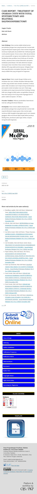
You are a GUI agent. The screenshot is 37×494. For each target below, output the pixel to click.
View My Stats (15, 465)
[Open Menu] (1, 1)
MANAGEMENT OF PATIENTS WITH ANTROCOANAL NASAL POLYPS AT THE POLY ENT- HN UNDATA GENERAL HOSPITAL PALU (20, 256)
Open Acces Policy (8, 380)
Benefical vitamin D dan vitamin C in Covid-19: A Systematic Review (19, 267)
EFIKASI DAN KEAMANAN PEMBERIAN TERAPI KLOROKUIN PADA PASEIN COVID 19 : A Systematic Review (18, 275)
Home (3, 5)
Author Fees (6, 371)
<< (2, 305)
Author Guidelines (8, 347)
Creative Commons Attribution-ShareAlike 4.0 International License (18, 471)
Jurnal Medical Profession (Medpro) (13, 1)
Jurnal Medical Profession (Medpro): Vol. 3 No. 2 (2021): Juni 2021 (20, 238)
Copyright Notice (8, 375)
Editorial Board (7, 361)
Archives (9, 5)
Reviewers (6, 366)
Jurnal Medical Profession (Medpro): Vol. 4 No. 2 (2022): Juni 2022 (20, 228)
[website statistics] (7, 465)
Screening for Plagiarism (10, 385)
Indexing (6, 343)
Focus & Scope (7, 338)
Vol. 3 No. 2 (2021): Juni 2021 (21, 5)
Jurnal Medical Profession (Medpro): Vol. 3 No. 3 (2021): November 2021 (18, 219)
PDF (5, 177)
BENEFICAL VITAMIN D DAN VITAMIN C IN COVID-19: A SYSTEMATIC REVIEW (19, 297)
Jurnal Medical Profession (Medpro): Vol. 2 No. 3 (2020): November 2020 (19, 260)
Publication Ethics (8, 356)
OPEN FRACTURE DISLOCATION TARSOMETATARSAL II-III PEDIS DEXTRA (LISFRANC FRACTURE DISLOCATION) (17, 214)
